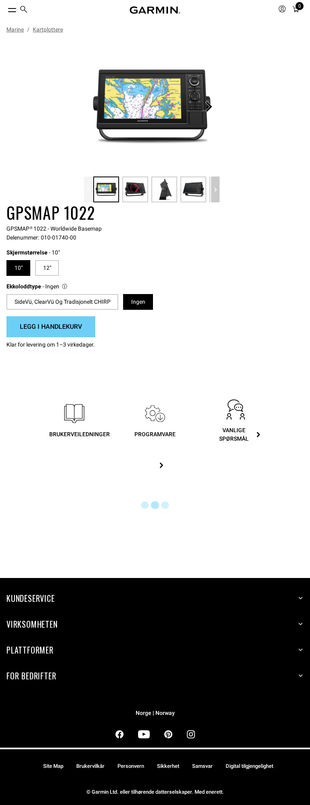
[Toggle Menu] (5, 8)
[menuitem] (24, 10)
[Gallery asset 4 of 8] (193, 189)
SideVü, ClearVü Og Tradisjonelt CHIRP (63, 301)
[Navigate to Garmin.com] (155, 10)
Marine (15, 29)
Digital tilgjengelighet (249, 766)
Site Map (53, 766)
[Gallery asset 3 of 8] (164, 189)
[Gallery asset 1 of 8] (152, 106)
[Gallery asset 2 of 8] (135, 189)
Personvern (130, 766)
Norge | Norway (155, 713)
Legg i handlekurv (51, 326)
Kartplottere (48, 29)
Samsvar (202, 766)
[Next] (209, 107)
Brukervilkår (90, 766)
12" (47, 268)
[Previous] (88, 189)
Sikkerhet (168, 766)
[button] (37, 286)
